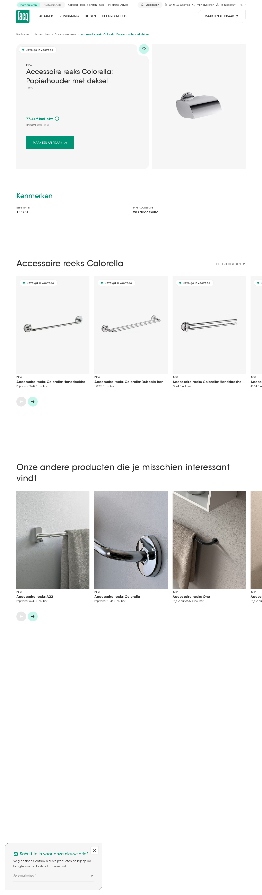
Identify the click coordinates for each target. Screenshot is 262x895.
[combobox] (242, 5)
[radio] (28, 4)
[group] (40, 5)
